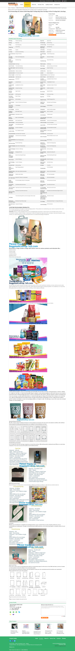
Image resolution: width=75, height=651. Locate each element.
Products (27, 4)
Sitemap (64, 638)
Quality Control (49, 4)
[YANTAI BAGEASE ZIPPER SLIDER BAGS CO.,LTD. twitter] (15, 641)
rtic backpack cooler (18, 599)
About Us (34, 4)
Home (21, 4)
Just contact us (24, 649)
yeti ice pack (13, 599)
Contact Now (53, 34)
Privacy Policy (12, 643)
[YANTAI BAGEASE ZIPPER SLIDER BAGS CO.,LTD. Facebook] (12, 641)
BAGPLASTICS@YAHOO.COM (60, 645)
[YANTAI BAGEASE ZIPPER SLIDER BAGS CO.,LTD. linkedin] (10, 641)
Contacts (59, 638)
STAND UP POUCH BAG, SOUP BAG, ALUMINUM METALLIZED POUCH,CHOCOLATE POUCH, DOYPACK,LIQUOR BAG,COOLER (38, 7)
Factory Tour (41, 4)
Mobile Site (12, 647)
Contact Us (57, 4)
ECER (41, 644)
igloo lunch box (24, 599)
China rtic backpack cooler (20, 643)
